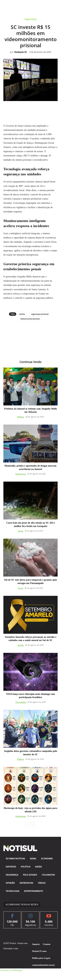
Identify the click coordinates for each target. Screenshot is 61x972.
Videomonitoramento (30, 318)
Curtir (12, 914)
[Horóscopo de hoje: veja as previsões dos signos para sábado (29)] (30, 786)
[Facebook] (11, 108)
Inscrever (49, 914)
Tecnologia (20, 702)
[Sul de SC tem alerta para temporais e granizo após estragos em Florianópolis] (30, 558)
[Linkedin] (34, 108)
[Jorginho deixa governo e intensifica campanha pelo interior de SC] (30, 729)
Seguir (30, 914)
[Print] (50, 108)
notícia (22, 314)
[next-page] (32, 824)
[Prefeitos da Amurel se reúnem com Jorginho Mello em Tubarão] (30, 386)
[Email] (42, 108)
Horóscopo (20, 816)
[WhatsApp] (26, 108)
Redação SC (20, 52)
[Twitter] (18, 108)
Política (20, 416)
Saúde (21, 645)
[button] (11, 970)
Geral (20, 530)
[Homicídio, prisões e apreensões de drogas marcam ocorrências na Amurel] (30, 443)
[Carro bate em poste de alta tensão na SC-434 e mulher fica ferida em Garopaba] (30, 501)
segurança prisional (39, 314)
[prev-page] (27, 824)
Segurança (31, 19)
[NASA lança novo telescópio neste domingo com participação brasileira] (30, 672)
